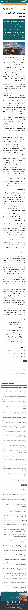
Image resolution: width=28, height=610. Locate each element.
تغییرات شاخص (20, 354)
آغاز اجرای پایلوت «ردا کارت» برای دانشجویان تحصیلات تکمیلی (13, 578)
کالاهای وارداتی (10, 354)
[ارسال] (14, 324)
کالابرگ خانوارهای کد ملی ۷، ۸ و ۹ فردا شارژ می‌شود (15, 422)
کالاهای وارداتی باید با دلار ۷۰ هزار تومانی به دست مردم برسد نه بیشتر (13, 331)
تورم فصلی (15, 357)
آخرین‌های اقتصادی (22, 387)
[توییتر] (9, 9)
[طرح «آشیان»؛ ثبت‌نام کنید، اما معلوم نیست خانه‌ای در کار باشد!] (23, 597)
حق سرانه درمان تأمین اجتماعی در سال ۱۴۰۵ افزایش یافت (14, 582)
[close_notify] (25, 591)
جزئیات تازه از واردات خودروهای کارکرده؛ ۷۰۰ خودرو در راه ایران (13, 456)
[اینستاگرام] (16, 602)
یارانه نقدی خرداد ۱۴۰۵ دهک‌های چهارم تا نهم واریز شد (15, 559)
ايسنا (22, 347)
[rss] (20, 602)
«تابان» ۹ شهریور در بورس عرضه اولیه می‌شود (16, 465)
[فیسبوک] (7, 9)
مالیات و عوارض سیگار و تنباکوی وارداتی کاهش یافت (15, 431)
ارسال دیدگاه (8, 383)
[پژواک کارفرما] (24, 1)
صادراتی (22, 357)
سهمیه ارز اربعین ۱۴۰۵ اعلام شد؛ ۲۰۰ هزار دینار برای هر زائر (14, 550)
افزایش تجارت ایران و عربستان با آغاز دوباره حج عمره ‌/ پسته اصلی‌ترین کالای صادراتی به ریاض (13, 341)
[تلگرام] (12, 9)
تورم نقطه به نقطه (15, 351)
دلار (23, 351)
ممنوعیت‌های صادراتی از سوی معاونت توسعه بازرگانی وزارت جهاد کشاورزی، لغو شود (13, 336)
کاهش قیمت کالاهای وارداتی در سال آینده (13, 334)
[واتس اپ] (8, 602)
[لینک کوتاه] (17, 324)
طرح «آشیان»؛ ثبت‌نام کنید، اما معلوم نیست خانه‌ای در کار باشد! (10, 596)
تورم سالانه (6, 351)
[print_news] (11, 324)
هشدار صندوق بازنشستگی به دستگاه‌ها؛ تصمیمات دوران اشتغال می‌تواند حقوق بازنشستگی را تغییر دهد (13, 4)
